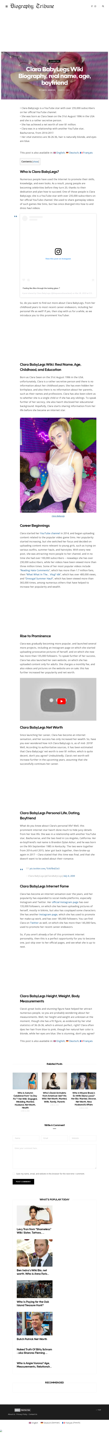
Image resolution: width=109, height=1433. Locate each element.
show (35, 161)
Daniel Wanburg (49, 90)
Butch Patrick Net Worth (32, 1339)
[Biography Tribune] (32, 6)
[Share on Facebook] (11, 116)
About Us (11, 1414)
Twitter (34, 922)
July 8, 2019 (69, 875)
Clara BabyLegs (43, 293)
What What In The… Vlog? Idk (43, 574)
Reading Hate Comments (35, 570)
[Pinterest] (11, 130)
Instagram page (48, 914)
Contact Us (33, 1414)
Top (99, 1410)
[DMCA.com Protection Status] (23, 1411)
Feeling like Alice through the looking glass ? (41, 288)
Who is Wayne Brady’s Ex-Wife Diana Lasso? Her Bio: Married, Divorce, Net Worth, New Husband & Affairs (83, 1099)
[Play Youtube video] (61, 701)
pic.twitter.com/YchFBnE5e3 (44, 868)
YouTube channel (50, 533)
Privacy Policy (21, 1414)
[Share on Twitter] (11, 123)
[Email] (11, 137)
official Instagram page (65, 902)
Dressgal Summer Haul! (39, 578)
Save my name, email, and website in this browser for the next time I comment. (50, 1173)
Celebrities (54, 61)
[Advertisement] (54, 33)
